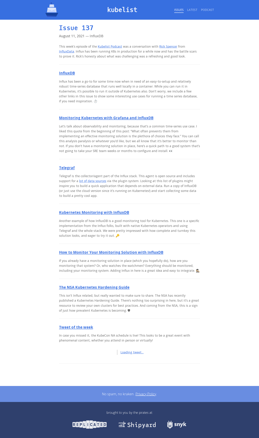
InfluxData (66, 51)
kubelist (122, 10)
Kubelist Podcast (110, 46)
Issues (179, 10)
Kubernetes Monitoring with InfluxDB (94, 212)
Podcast (207, 10)
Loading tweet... (132, 352)
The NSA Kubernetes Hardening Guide (94, 287)
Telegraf (67, 167)
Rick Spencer (168, 46)
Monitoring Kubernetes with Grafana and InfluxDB (106, 117)
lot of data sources (92, 181)
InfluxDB (67, 72)
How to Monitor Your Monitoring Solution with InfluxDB (111, 252)
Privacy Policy (145, 394)
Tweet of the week (76, 327)
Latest (192, 10)
